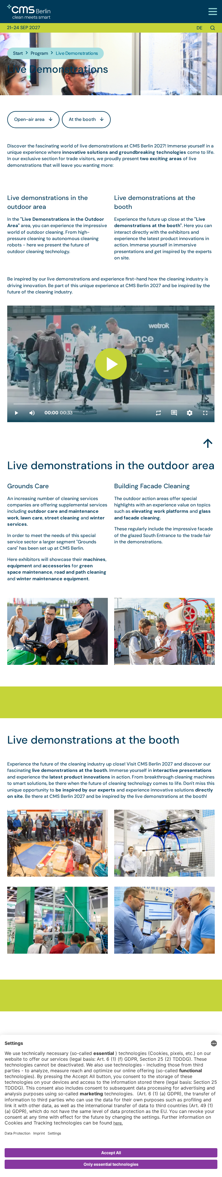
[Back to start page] (25, 11)
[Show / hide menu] (213, 11)
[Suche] (213, 28)
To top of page (208, 441)
